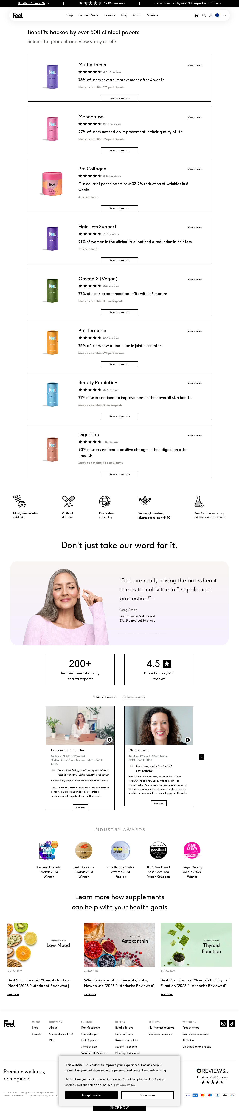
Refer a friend (124, 1034)
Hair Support (89, 1040)
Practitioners (190, 1027)
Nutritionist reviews (105, 697)
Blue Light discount (127, 1053)
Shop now (119, 1107)
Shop (69, 15)
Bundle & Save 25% (31, 3)
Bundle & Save (88, 15)
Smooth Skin (89, 1046)
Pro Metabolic (90, 1027)
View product (195, 65)
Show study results (119, 98)
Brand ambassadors (195, 1034)
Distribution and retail (196, 1046)
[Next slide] (201, 757)
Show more (147, 1095)
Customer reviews (134, 697)
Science (152, 15)
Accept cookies (92, 1095)
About (137, 15)
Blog (124, 15)
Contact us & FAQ (61, 1034)
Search (36, 1034)
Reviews (109, 15)
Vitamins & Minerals (94, 1053)
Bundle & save (124, 1027)
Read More (13, 994)
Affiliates (188, 1040)
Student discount (126, 1046)
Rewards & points (126, 1040)
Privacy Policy (125, 1085)
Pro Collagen (89, 1034)
